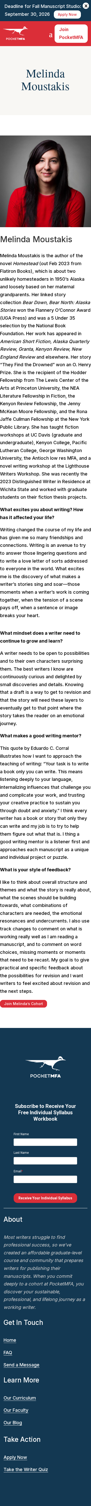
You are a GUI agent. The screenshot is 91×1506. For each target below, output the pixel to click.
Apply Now (67, 14)
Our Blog (13, 1422)
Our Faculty (16, 1410)
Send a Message (21, 1364)
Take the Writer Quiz (26, 1469)
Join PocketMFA (71, 33)
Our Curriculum (20, 1398)
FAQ (8, 1352)
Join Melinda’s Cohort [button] (23, 1003)
